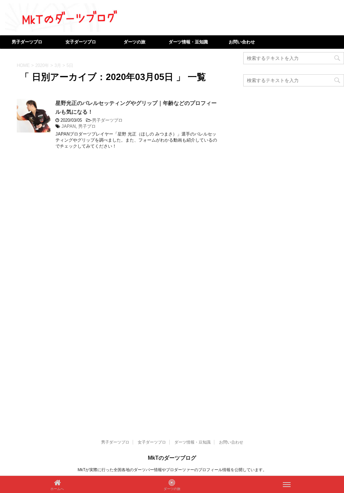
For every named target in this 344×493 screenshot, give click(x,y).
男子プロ (87, 126)
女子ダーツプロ (81, 41)
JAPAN (68, 126)
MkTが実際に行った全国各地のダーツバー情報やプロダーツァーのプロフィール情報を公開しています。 (172, 469)
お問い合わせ (242, 41)
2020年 (42, 65)
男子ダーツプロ (27, 41)
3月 (57, 65)
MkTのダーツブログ (172, 458)
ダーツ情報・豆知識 (188, 41)
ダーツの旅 (134, 41)
